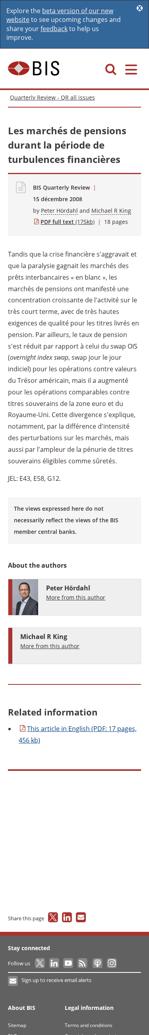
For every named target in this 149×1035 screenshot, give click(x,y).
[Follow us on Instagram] (111, 963)
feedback (54, 28)
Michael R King (111, 210)
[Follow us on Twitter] (40, 963)
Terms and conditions (88, 1025)
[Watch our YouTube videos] (69, 963)
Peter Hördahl (59, 210)
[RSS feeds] (83, 963)
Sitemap (17, 1025)
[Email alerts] (13, 981)
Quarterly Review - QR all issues (52, 97)
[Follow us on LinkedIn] (54, 963)
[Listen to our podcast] (97, 963)
